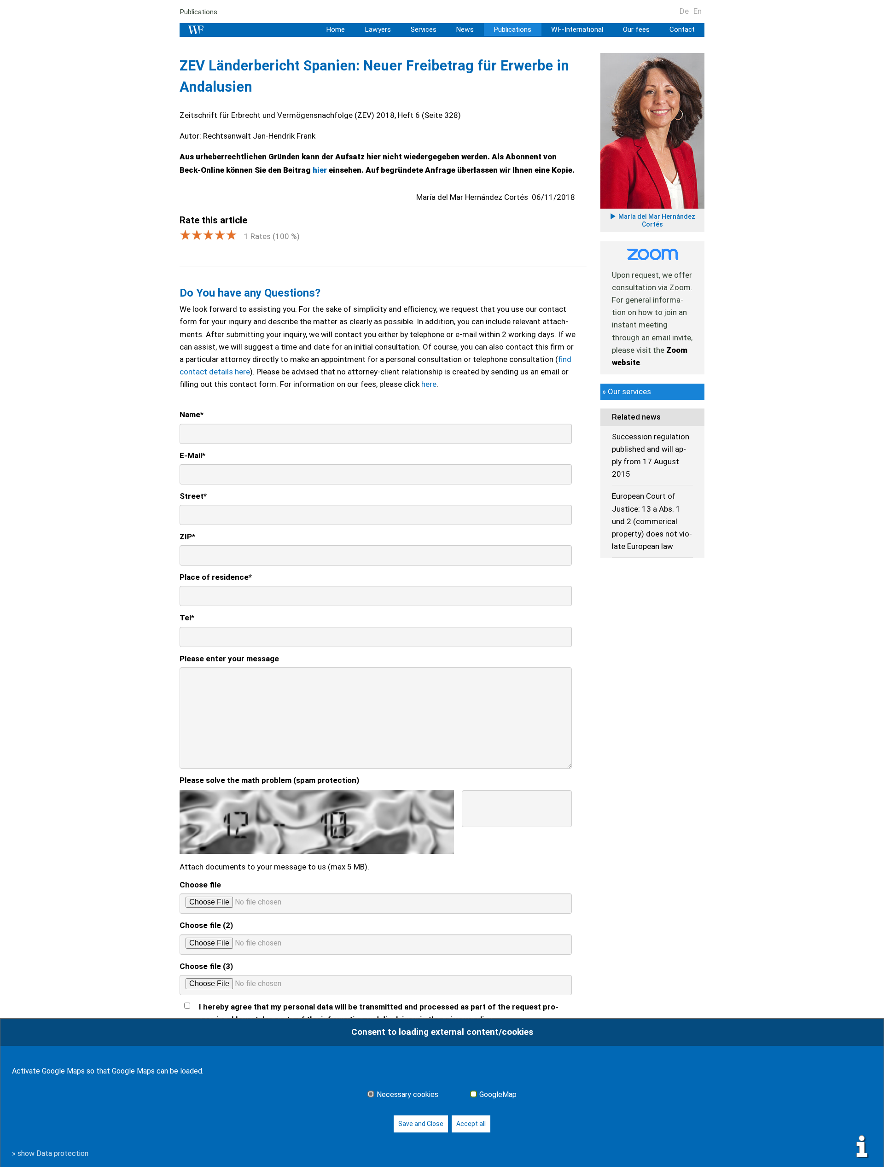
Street (193, 496)
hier (321, 170)
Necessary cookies (407, 1095)
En (697, 11)
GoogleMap (498, 1095)
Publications (198, 12)
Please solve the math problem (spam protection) (269, 780)
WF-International (577, 29)
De (684, 11)
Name (192, 414)
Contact (682, 29)
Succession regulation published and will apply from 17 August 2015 (650, 455)
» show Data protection (50, 1153)
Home (335, 29)
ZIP (187, 536)
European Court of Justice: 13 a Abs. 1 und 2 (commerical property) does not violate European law (652, 521)
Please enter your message (229, 658)
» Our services (626, 391)
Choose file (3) (206, 966)
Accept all (471, 1123)
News (465, 29)
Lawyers (378, 29)
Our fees (636, 29)
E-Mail (192, 455)
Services (423, 29)
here (428, 384)
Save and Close (420, 1123)
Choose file (200, 884)
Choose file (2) (206, 925)
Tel (187, 617)
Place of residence (216, 577)
